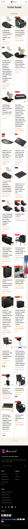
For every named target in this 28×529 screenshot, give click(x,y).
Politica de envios (5, 497)
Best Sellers (4, 474)
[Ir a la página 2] (17, 440)
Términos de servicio (6, 500)
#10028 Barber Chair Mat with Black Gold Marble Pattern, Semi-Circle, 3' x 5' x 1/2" (20, 64)
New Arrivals (4, 482)
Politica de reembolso (6, 502)
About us (17, 479)
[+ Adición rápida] (12, 27)
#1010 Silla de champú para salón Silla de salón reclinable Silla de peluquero (7, 354)
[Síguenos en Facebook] (2, 507)
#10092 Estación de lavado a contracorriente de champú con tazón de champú (7, 283)
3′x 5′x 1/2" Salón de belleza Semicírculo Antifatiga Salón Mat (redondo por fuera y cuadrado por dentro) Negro (7, 186)
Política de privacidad (6, 492)
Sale (2, 484)
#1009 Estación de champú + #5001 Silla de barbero (20, 281)
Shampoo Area (5, 479)
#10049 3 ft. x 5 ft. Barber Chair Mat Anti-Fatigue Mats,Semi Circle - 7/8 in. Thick (7, 154)
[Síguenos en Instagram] (9, 507)
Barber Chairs (4, 476)
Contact (17, 476)
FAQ (16, 474)
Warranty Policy (5, 494)
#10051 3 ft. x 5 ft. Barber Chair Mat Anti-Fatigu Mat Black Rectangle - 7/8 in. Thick (19, 154)
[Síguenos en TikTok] (15, 507)
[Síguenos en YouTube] (12, 507)
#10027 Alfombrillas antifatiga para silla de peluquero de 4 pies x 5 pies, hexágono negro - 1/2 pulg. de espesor (7, 219)
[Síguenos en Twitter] (5, 507)
